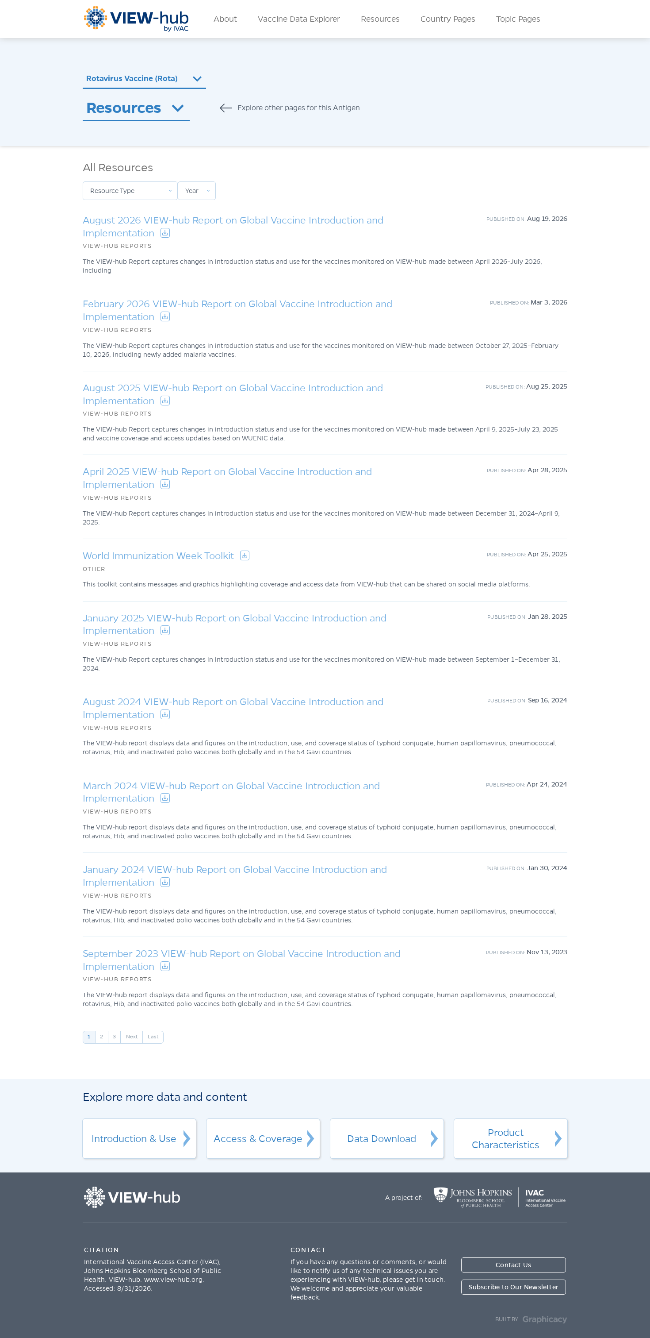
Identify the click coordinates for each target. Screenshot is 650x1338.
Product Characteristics (505, 1138)
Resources (380, 19)
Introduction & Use (134, 1139)
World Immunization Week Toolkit (160, 556)
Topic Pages (518, 19)
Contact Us (513, 1265)
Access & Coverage (258, 1139)
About (225, 19)
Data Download (381, 1139)
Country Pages (448, 19)
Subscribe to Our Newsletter (513, 1287)
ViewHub (136, 19)
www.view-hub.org (173, 1279)
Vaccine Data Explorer (299, 19)
